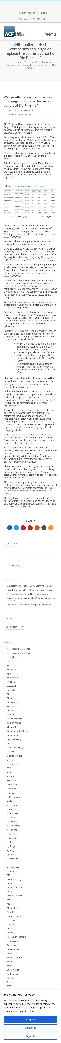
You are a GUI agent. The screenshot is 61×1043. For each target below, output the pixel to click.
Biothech (29, 62)
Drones (10, 751)
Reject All (30, 1036)
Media (10, 883)
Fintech (10, 793)
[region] (30, 1016)
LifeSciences (13, 867)
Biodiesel (11, 686)
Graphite (11, 817)
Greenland (12, 830)
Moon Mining (13, 908)
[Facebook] (20, 3)
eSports (11, 772)
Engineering (12, 764)
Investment (12, 858)
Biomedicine (13, 702)
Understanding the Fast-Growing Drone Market (29, 586)
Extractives (12, 784)
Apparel (11, 673)
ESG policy (9, 503)
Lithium (10, 871)
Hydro (10, 842)
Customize (30, 1027)
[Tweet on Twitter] (16, 527)
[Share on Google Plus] (30, 527)
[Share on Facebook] (9, 527)
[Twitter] (27, 3)
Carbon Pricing (14, 723)
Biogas (10, 694)
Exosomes (12, 780)
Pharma (11, 932)
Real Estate (12, 941)
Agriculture (12, 657)
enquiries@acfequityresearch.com (31, 12)
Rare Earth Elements (16, 937)
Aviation (11, 682)
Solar (9, 961)
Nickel (10, 912)
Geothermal (12, 805)
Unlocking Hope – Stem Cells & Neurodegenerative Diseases (31, 599)
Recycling (11, 945)
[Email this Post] (50, 527)
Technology (12, 974)
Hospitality (12, 838)
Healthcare (18, 62)
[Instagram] (34, 3)
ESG (9, 768)
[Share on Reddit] (43, 527)
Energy (10, 760)
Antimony (11, 669)
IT (8, 863)
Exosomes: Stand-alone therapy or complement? (30, 604)
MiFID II (10, 899)
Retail (9, 953)
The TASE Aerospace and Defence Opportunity (29, 594)
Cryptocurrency (14, 739)
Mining (10, 904)
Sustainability (13, 970)
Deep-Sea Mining (15, 747)
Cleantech (12, 727)
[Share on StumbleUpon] (37, 527)
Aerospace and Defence (18, 649)
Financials (11, 788)
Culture (10, 743)
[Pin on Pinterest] (23, 527)
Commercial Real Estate (18, 731)
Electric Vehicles (14, 756)
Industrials (12, 854)
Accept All (30, 1019)
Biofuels (11, 690)
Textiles (10, 978)
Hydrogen (11, 846)
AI (8, 665)
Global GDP (12, 813)
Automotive (12, 677)
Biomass (11, 698)
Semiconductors (14, 957)
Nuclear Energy (14, 916)
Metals (10, 891)
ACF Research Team (29, 110)
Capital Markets (14, 718)
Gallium (10, 801)
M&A (9, 875)
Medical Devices (14, 887)
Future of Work (14, 797)
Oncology (11, 924)
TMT (9, 986)
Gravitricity (12, 821)
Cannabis (11, 714)
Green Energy (13, 825)
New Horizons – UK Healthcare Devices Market (29, 590)
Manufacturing (14, 879)
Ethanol (10, 776)
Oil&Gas (11, 920)
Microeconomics (14, 895)
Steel (9, 965)
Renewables (13, 949)
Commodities (13, 735)
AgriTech (11, 661)
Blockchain (12, 710)
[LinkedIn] (41, 3)
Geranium (12, 809)
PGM (9, 928)
